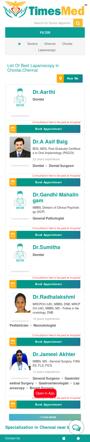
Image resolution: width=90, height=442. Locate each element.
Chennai (49, 43)
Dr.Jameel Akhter (54, 354)
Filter (45, 32)
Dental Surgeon (61, 165)
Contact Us (12, 438)
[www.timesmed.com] (19, 43)
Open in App (45, 393)
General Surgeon (46, 378)
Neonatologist (44, 325)
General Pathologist (48, 218)
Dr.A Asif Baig (50, 141)
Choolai (67, 43)
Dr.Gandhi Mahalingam (55, 197)
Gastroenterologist (53, 383)
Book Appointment (48, 129)
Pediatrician (19, 325)
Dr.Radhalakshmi (54, 296)
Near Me (72, 78)
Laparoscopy (46, 50)
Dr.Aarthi (44, 92)
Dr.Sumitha (46, 247)
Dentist (38, 99)
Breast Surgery (42, 387)
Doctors (32, 43)
